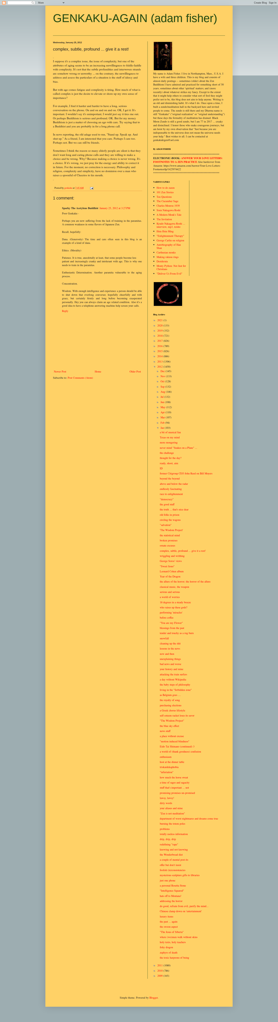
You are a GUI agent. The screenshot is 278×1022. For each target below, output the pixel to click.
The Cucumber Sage (167, 201)
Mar (163, 417)
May (163, 407)
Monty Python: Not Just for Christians (171, 267)
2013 (160, 361)
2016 (160, 346)
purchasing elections (170, 705)
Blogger (153, 997)
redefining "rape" (169, 844)
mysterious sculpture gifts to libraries (180, 875)
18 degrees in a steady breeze (175, 602)
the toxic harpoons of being (174, 957)
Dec (163, 371)
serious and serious (170, 592)
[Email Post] (91, 187)
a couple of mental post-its (174, 859)
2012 (160, 366)
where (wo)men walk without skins (178, 937)
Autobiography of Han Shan (169, 246)
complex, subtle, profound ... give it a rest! (183, 551)
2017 (160, 340)
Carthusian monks (166, 252)
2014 (160, 356)
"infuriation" (166, 772)
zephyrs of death (168, 952)
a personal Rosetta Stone (173, 885)
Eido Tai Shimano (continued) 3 (177, 746)
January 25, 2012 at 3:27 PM (114, 208)
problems (165, 829)
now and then (167, 654)
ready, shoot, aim (169, 463)
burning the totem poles (172, 823)
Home (98, 371)
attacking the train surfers (173, 674)
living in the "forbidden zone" (176, 690)
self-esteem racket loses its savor (177, 715)
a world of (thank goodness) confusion (180, 751)
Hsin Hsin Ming (165, 231)
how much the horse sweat (174, 777)
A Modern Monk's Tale (169, 214)
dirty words (166, 803)
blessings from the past (172, 628)
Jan (163, 427)
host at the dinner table (172, 762)
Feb (163, 422)
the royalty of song (170, 700)
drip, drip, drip (168, 839)
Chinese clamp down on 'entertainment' (181, 911)
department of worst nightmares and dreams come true (189, 818)
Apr (163, 412)
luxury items (166, 916)
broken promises (168, 540)
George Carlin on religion (170, 240)
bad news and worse (170, 664)
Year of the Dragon (170, 576)
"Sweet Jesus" (167, 566)
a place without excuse (172, 736)
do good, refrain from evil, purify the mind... (184, 906)
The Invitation (164, 219)
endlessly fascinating (171, 489)
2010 (160, 970)
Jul (162, 397)
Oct (163, 381)
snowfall (164, 638)
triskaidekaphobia (169, 767)
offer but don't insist (170, 865)
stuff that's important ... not (174, 787)
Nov (163, 376)
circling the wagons (170, 520)
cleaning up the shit (170, 643)
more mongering (169, 442)
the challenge (167, 453)
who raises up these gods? (173, 607)
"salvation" (166, 525)
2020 (160, 325)
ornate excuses (167, 545)
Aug (163, 391)
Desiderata (162, 261)
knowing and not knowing (174, 849)
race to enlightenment (171, 494)
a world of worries (170, 597)
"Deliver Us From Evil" (169, 273)
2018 (160, 335)
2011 (160, 965)
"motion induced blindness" (174, 741)
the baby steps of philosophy (175, 684)
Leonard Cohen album (172, 571)
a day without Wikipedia (173, 679)
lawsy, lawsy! (167, 798)
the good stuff (167, 504)
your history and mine (171, 669)
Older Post (135, 371)
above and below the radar (174, 484)
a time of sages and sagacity (174, 782)
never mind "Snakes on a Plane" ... (178, 447)
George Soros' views (171, 561)
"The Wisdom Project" (172, 720)
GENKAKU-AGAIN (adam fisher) (135, 18)
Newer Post (60, 371)
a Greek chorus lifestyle (172, 710)
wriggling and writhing (172, 556)
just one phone (167, 880)
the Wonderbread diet (171, 854)
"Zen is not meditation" (172, 813)
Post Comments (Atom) (80, 377)
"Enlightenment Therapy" (170, 236)
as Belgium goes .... (170, 695)
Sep (163, 386)
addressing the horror (171, 901)
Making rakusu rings (168, 257)
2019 (160, 330)
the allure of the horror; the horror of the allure (185, 581)
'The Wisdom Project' (171, 530)
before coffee (166, 617)
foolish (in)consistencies (172, 870)
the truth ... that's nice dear (174, 509)
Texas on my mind (170, 437)
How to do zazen (166, 187)
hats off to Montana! (170, 896)
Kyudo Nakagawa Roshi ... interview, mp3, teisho (171, 225)
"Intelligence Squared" (172, 890)
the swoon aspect (169, 926)
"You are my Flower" (171, 623)
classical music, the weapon (174, 587)
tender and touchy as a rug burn (177, 633)
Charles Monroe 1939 (168, 205)
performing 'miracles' (171, 612)
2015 (160, 351)
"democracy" (167, 499)
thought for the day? (170, 458)
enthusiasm (166, 757)
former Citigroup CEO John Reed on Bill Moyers (186, 473)
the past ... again (168, 921)
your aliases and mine (171, 808)
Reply (65, 311)
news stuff (165, 731)
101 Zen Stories (165, 192)
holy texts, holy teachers (173, 942)
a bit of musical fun (170, 432)
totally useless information (174, 834)
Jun (163, 402)
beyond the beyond (170, 478)
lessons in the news (170, 648)
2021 (160, 320)
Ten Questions (164, 197)
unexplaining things (170, 659)
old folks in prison (169, 514)
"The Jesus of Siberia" (172, 932)
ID (161, 468)
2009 (160, 975)
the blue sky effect (169, 726)
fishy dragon (166, 947)
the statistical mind (170, 535)
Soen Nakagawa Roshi (168, 210)
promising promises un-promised (177, 793)
